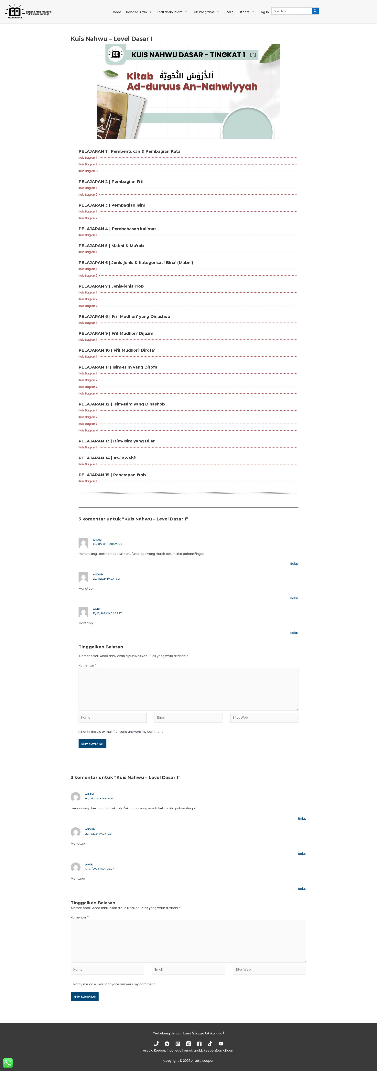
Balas (294, 563)
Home (116, 12)
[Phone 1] (156, 1043)
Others (244, 12)
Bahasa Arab (136, 12)
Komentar (88, 665)
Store (229, 12)
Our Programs (203, 12)
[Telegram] (167, 1043)
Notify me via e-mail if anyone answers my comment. (122, 731)
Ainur (97, 609)
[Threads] (188, 1043)
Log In (264, 12)
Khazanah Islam (170, 12)
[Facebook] (199, 1043)
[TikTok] (210, 1043)
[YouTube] (221, 1043)
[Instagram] (177, 1043)
